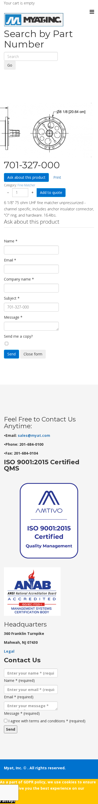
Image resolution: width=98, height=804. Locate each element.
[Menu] (92, 11)
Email (10, 260)
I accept (7, 800)
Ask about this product (26, 177)
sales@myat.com (34, 435)
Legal (9, 651)
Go (9, 65)
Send (11, 354)
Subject (12, 298)
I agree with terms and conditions (46, 720)
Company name (19, 279)
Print (57, 177)
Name (11, 241)
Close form (33, 354)
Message (13, 317)
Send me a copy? (18, 336)
